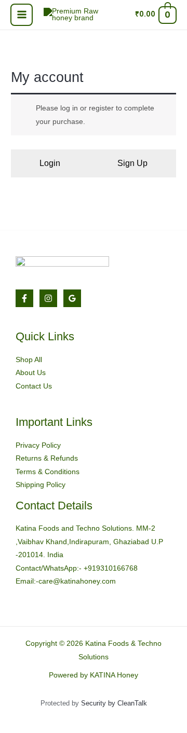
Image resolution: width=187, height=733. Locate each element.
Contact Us (34, 386)
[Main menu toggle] (21, 15)
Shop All (29, 360)
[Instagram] (48, 298)
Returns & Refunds (47, 458)
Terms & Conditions (47, 472)
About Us (31, 373)
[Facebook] (24, 298)
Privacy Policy (38, 445)
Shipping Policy (40, 485)
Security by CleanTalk (114, 703)
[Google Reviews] (72, 298)
